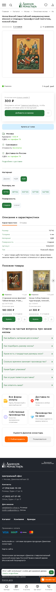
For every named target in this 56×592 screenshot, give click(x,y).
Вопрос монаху (45, 576)
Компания (19, 519)
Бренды (31, 519)
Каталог (16, 589)
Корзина (26, 589)
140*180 (45, 192)
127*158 (35, 192)
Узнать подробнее (10, 573)
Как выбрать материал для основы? (21, 338)
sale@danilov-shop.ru (10, 507)
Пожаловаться (39, 439)
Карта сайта (7, 549)
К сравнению (48, 27)
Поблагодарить (18, 439)
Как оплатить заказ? (13, 385)
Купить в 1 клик (28, 127)
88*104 (15, 192)
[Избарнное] (45, 4)
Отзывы (23, 223)
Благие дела (7, 580)
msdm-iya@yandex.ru (10, 510)
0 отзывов (17, 27)
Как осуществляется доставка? (19, 377)
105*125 (25, 192)
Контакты (48, 589)
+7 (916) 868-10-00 (11, 488)
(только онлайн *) (23, 97)
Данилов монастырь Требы (14, 576)
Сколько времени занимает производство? (25, 362)
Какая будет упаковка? (15, 369)
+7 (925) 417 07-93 (11, 496)
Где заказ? (37, 589)
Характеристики (9, 223)
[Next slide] (53, 281)
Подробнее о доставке (12, 161)
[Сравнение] (52, 4)
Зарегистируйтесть (29, 105)
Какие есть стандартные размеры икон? (23, 354)
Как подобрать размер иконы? (19, 346)
